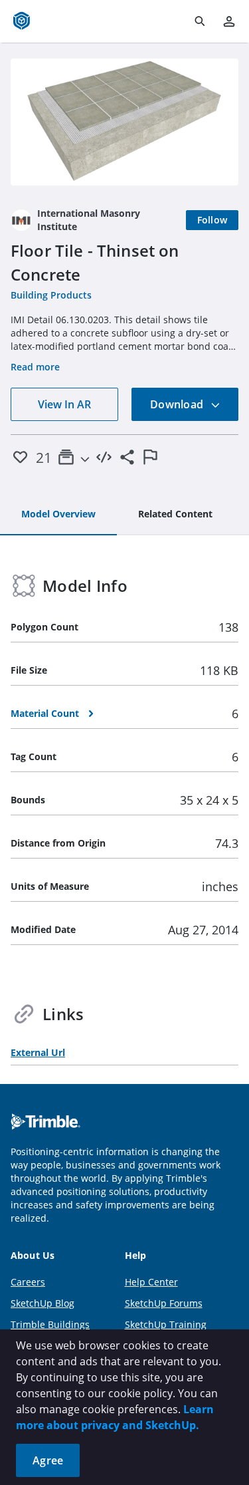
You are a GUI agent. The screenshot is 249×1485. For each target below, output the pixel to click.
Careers (28, 1282)
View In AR (64, 404)
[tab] (58, 514)
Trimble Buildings (50, 1324)
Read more (35, 366)
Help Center (151, 1282)
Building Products (51, 295)
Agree (48, 1460)
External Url (38, 1052)
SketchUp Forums (164, 1303)
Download (178, 404)
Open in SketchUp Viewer (124, 121)
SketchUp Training (166, 1324)
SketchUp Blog (42, 1303)
